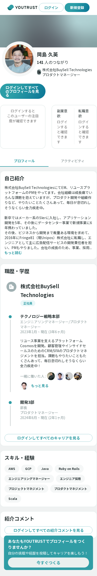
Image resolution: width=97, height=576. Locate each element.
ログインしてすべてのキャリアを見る (48, 437)
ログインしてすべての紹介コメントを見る (48, 530)
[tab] (24, 161)
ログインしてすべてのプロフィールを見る (22, 91)
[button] (48, 31)
